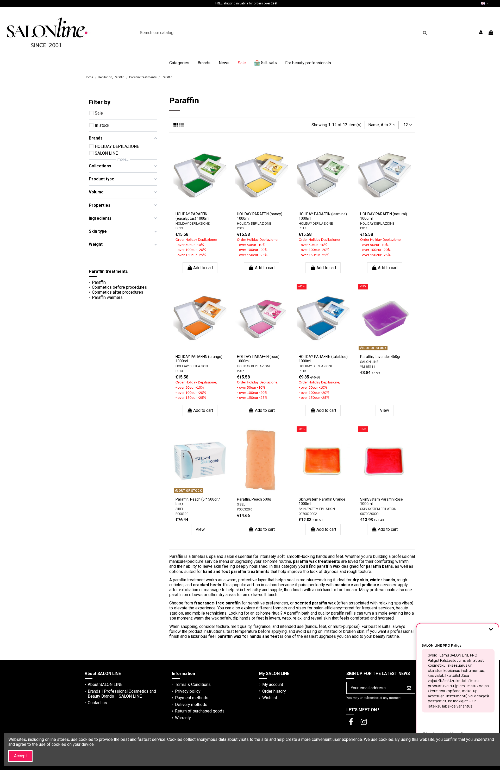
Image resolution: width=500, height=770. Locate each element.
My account (272, 684)
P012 (240, 228)
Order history (274, 691)
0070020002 (308, 514)
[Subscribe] (409, 687)
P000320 (182, 514)
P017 (302, 228)
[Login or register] (481, 32)
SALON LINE (369, 362)
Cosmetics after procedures (117, 292)
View (384, 410)
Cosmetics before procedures (119, 287)
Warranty (183, 717)
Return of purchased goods (199, 711)
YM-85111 (367, 367)
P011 (363, 228)
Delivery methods (191, 704)
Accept (20, 755)
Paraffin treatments (108, 271)
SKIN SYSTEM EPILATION (317, 509)
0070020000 (369, 514)
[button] (179, 63)
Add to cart (203, 267)
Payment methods (191, 697)
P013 (179, 228)
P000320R (244, 509)
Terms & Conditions (193, 684)
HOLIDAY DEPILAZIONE (193, 223)
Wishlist (269, 697)
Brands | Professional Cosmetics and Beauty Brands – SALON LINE (122, 694)
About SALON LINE (105, 684)
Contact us (97, 702)
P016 (240, 371)
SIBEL (180, 509)
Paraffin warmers (107, 297)
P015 (302, 371)
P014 (179, 371)
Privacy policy (188, 691)
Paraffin (99, 282)
